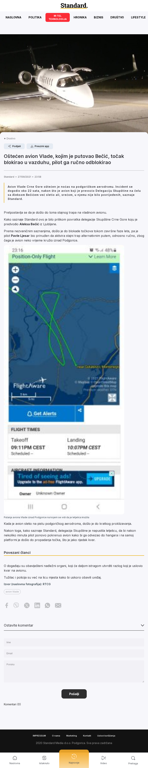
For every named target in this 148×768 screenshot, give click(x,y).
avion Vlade (12, 591)
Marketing (71, 735)
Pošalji (74, 694)
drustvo (11, 138)
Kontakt (87, 735)
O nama (56, 735)
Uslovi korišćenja (106, 735)
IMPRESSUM (39, 735)
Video (103, 763)
